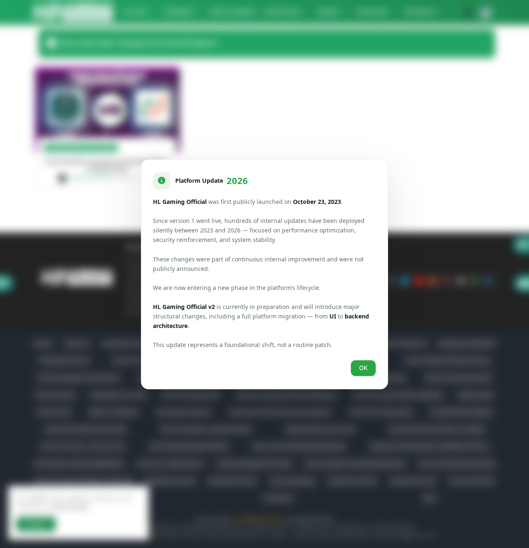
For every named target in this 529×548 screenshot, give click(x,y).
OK (363, 367)
